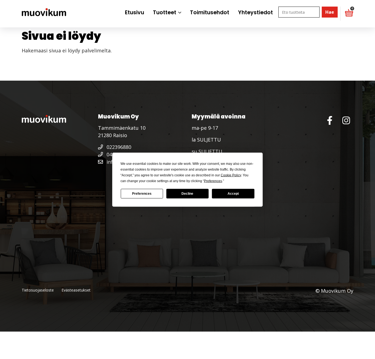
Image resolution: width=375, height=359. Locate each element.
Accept (233, 194)
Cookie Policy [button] (231, 175)
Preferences (142, 194)
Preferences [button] (213, 181)
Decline (187, 194)
